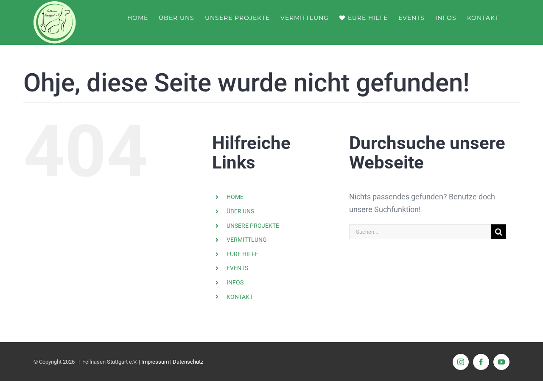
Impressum (155, 362)
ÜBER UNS (240, 211)
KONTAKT (240, 296)
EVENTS (237, 268)
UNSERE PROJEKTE (253, 225)
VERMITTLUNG (247, 239)
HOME (235, 196)
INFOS (235, 282)
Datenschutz (188, 362)
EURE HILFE (242, 254)
